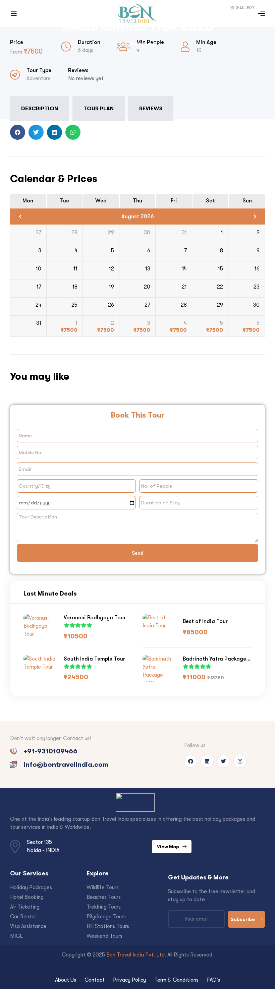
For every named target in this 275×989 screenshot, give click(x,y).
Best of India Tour (205, 621)
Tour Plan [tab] (99, 108)
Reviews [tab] (150, 108)
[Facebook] (190, 761)
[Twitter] (223, 761)
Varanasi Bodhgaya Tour (95, 617)
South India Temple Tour (94, 659)
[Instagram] (239, 761)
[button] (17, 132)
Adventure (38, 78)
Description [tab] (39, 108)
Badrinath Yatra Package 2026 (214, 659)
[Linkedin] (207, 761)
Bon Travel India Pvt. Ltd (135, 955)
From (16, 52)
